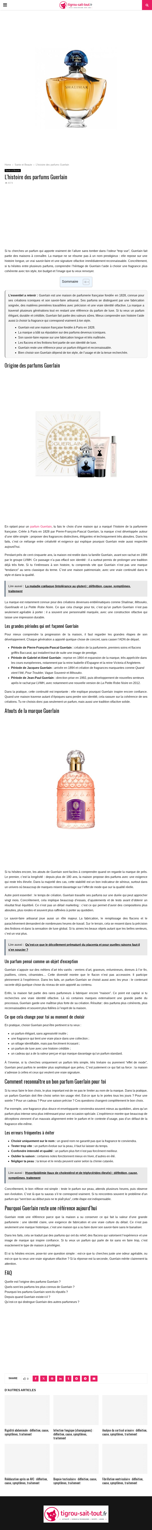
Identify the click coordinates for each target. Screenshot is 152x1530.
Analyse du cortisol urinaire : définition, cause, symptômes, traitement (124, 1432)
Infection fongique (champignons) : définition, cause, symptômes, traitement (73, 1434)
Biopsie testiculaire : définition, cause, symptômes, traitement (75, 1481)
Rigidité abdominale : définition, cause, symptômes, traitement (27, 1432)
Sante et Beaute (13, 170)
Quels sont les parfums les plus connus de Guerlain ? (40, 1286)
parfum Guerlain (41, 526)
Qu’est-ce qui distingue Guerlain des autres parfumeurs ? (42, 1301)
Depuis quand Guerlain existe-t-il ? (27, 1296)
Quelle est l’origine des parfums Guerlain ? (33, 1281)
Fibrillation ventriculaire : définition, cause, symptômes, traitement (122, 1481)
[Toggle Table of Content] (84, 282)
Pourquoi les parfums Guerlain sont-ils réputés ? (36, 1291)
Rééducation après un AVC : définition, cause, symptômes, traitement (26, 1481)
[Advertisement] (76, 219)
